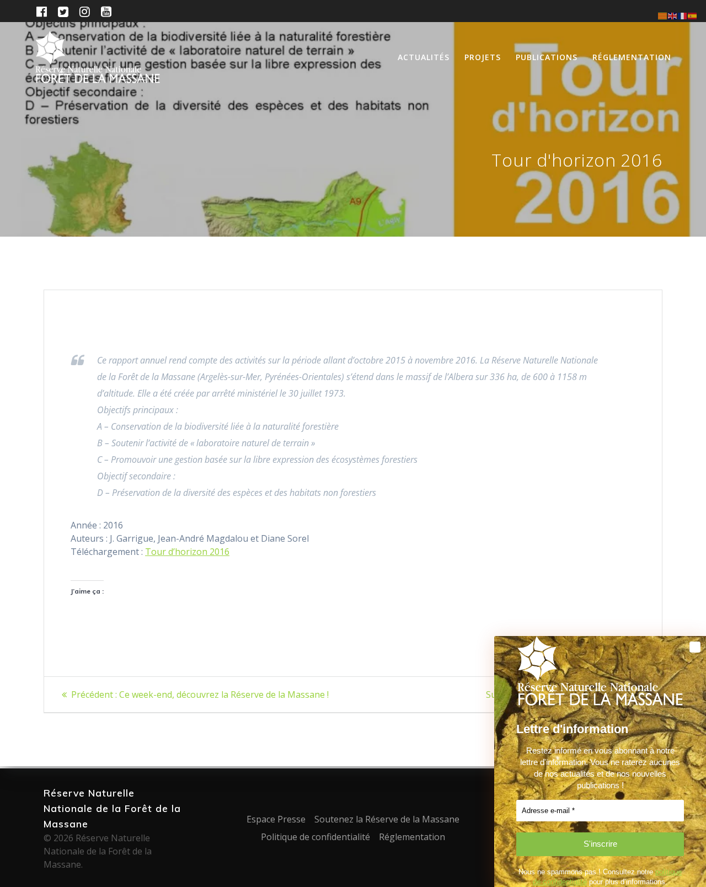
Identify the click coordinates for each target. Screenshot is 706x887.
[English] (673, 15)
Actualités (424, 57)
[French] (683, 15)
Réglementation (631, 57)
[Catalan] (663, 15)
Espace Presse (276, 819)
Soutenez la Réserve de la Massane (386, 819)
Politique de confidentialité (315, 837)
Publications (546, 57)
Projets (482, 57)
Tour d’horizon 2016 (187, 552)
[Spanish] (693, 15)
